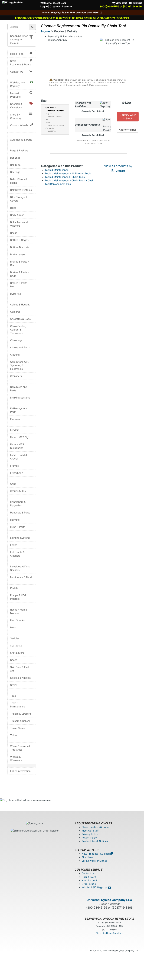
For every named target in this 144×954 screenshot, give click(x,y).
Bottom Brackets (19, 247)
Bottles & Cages (19, 239)
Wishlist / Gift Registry (17, 84)
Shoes (13, 659)
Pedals (14, 588)
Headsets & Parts (20, 512)
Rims (13, 627)
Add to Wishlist (127, 129)
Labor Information (20, 770)
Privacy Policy (90, 834)
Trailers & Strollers (20, 713)
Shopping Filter (19, 35)
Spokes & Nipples (20, 677)
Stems (13, 684)
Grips (13, 483)
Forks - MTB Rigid (20, 437)
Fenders (14, 429)
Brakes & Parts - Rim (19, 284)
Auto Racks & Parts (21, 139)
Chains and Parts (20, 347)
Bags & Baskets (19, 150)
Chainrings (16, 340)
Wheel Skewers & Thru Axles (20, 748)
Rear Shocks (17, 620)
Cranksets (16, 375)
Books (13, 232)
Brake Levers (17, 254)
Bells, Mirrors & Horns (18, 181)
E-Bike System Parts (18, 410)
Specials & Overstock (16, 105)
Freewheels (16, 472)
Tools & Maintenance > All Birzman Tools (68, 173)
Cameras (15, 311)
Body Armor (17, 214)
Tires (13, 695)
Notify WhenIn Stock (128, 116)
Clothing (15, 354)
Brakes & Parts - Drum (19, 274)
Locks (13, 544)
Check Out (135, 2)
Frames (14, 465)
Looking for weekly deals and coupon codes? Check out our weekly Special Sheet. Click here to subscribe (72, 17)
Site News (87, 857)
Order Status (89, 883)
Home (45, 31)
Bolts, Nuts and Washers (19, 224)
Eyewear (15, 419)
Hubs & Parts (17, 526)
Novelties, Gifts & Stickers (20, 568)
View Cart (121, 2)
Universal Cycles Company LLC (109, 900)
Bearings (15, 172)
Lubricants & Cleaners (17, 554)
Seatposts (16, 645)
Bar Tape (15, 164)
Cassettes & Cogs (20, 318)
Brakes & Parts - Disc (19, 263)
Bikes (13, 207)
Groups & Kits (18, 490)
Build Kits (15, 293)
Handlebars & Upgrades (18, 503)
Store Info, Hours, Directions (109, 933)
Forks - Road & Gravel (18, 457)
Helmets (14, 519)
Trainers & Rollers (20, 720)
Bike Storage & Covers (18, 199)
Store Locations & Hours (20, 62)
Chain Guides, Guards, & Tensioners (18, 330)
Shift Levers (17, 652)
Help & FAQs (89, 876)
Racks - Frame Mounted (18, 611)
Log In (44, 6)
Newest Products (15, 95)
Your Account (89, 880)
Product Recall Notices (95, 841)
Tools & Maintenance (17, 704)
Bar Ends (15, 157)
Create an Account (61, 6)
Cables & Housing (20, 304)
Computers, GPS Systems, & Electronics (19, 365)
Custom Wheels (19, 125)
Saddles (14, 638)
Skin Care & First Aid (19, 669)
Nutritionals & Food (21, 577)
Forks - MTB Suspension (17, 446)
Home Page (17, 53)
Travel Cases (17, 728)
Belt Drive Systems (21, 189)
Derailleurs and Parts (18, 388)
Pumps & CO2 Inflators (18, 597)
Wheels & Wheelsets (16, 758)
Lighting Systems (20, 537)
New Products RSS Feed (96, 853)
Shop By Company (15, 116)
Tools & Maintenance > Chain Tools (65, 176)
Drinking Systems (20, 397)
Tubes (13, 735)
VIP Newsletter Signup (94, 860)
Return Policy (89, 837)
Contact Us (16, 71)
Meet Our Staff (90, 830)
